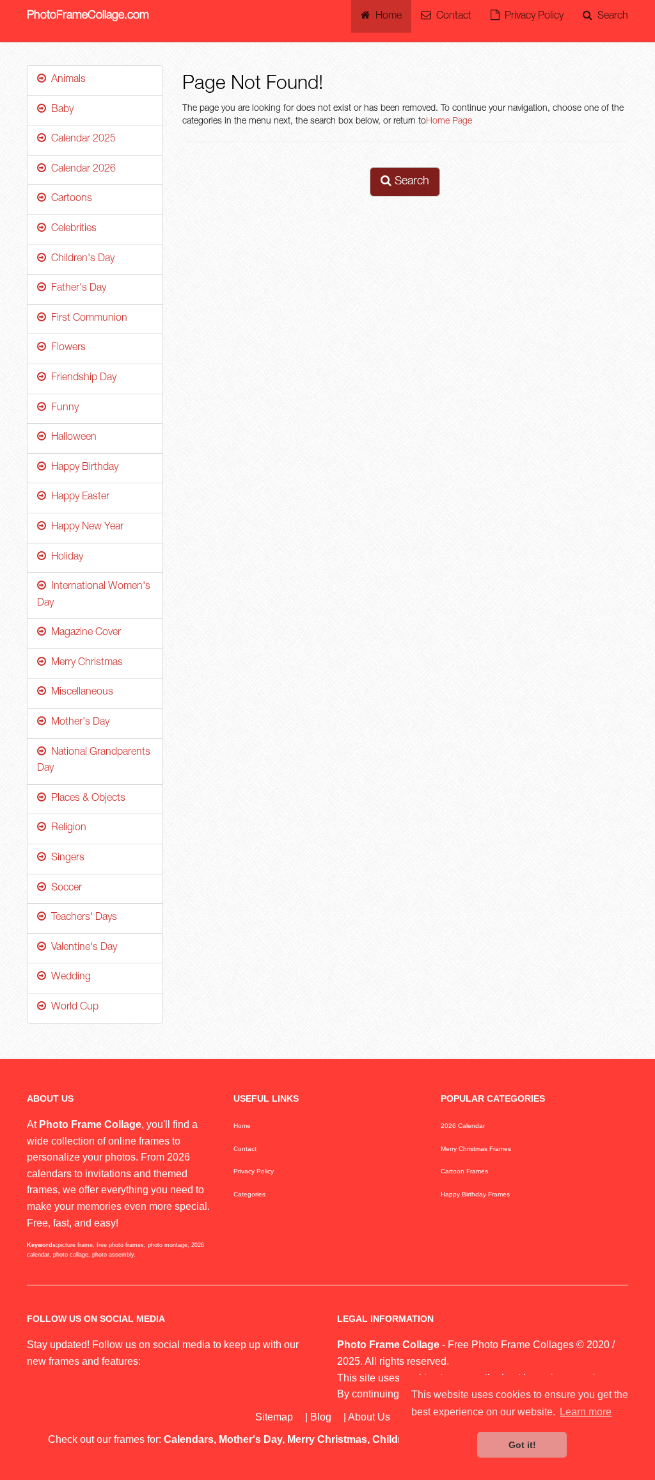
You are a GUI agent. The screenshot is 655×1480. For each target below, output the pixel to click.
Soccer (64, 888)
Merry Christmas (84, 663)
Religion (66, 828)
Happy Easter (77, 497)
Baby (60, 110)
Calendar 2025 (81, 139)
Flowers (66, 348)
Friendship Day (81, 378)
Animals (66, 80)
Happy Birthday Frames (475, 1194)
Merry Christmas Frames (476, 1148)
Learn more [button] (586, 1411)
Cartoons (69, 199)
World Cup (72, 1007)
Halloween (71, 438)
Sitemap (274, 1417)
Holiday (64, 557)
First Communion (86, 319)
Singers (65, 858)
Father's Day (76, 289)
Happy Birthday (82, 468)
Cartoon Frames (464, 1171)
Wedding (68, 977)
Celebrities (71, 229)
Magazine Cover (83, 633)
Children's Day (80, 259)
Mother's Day (77, 723)
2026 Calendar (463, 1125)
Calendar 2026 (81, 170)
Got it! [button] (522, 1445)
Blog (320, 1417)
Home (386, 17)
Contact (451, 17)
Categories (249, 1194)
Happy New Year (84, 527)
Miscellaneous (79, 693)
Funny (62, 408)
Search (610, 17)
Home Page (449, 121)
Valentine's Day (81, 948)
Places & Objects (85, 799)
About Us (369, 1417)
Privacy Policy (532, 17)
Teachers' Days (81, 918)
